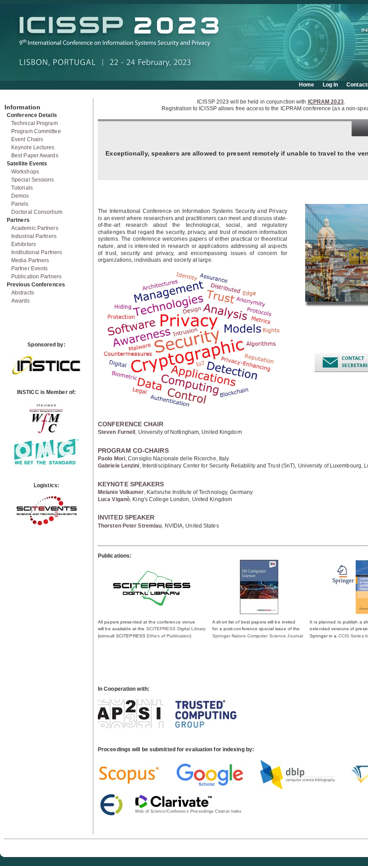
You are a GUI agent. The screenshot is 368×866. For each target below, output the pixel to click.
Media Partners (30, 260)
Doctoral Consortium (36, 212)
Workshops (25, 172)
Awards (20, 301)
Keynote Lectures (33, 147)
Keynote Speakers (131, 484)
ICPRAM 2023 (326, 102)
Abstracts (22, 293)
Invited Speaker (126, 517)
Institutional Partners (36, 252)
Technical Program (34, 123)
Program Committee (36, 131)
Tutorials (22, 188)
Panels (20, 204)
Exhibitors (23, 244)
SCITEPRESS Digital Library (176, 628)
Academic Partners (34, 228)
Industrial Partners (34, 236)
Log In (330, 85)
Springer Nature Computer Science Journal (257, 635)
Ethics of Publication (168, 635)
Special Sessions (32, 180)
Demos (20, 196)
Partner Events (29, 268)
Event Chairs (27, 139)
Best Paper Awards (34, 155)
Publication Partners (36, 276)
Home (306, 85)
